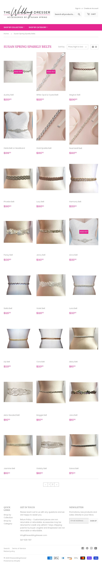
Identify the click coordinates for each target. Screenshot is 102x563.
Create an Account (91, 8)
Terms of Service (19, 548)
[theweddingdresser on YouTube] (95, 548)
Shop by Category (38, 27)
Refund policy (9, 551)
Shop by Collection (13, 27)
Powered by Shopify (12, 561)
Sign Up (93, 521)
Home (6, 33)
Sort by (61, 46)
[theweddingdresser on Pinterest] (87, 548)
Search (7, 548)
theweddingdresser (18, 558)
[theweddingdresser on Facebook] (82, 548)
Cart (93, 14)
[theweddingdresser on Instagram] (91, 548)
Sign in (77, 8)
